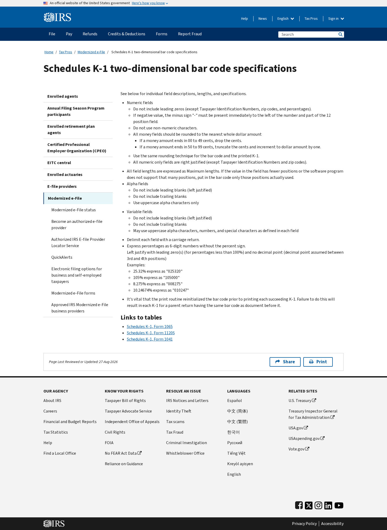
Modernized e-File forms (73, 293)
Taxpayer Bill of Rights (125, 400)
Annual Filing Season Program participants (76, 111)
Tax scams (175, 421)
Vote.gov (296, 449)
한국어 (233, 432)
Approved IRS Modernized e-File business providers (79, 308)
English (283, 18)
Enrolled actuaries (64, 174)
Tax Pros (311, 18)
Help (244, 18)
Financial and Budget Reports (70, 421)
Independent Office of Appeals (132, 421)
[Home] (57, 15)
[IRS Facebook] (299, 504)
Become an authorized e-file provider (76, 224)
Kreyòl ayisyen (240, 464)
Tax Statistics (55, 432)
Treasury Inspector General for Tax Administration (313, 414)
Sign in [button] (333, 18)
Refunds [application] (90, 34)
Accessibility (332, 523)
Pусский (234, 442)
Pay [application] (69, 34)
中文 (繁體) (237, 421)
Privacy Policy (304, 523)
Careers (50, 411)
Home (48, 52)
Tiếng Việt (236, 453)
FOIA (109, 442)
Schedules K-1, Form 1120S (151, 333)
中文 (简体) (237, 411)
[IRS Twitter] (309, 504)
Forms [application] (161, 34)
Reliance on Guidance (124, 464)
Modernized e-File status (73, 210)
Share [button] (289, 362)
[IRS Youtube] (339, 504)
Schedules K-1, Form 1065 (150, 326)
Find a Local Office (59, 453)
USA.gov (296, 428)
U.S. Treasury (300, 400)
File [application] (52, 34)
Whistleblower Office (185, 453)
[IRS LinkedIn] (328, 504)
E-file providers (62, 186)
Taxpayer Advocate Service (128, 411)
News (263, 18)
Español (234, 400)
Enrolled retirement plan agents (71, 129)
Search (340, 34)
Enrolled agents (62, 96)
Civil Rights (115, 432)
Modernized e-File (91, 52)
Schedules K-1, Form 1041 (150, 339)
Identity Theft (178, 411)
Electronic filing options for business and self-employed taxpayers (76, 275)
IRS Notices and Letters (187, 400)
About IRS (52, 400)
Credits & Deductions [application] (126, 34)
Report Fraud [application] (190, 34)
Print (321, 362)
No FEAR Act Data (121, 453)
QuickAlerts (61, 257)
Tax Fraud (174, 432)
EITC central (59, 162)
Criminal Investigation (186, 442)
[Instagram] (318, 504)
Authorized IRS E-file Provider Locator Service (78, 242)
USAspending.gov (304, 438)
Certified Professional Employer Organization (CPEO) (76, 148)
